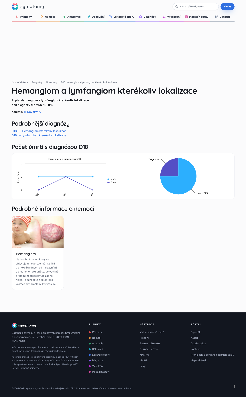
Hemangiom (26, 254)
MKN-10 (144, 354)
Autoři (194, 337)
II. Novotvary (32, 112)
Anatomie (74, 16)
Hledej (227, 6)
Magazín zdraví (199, 16)
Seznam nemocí (149, 349)
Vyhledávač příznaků (152, 332)
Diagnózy (149, 16)
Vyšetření (173, 16)
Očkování (98, 16)
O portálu (196, 332)
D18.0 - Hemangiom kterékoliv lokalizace (39, 131)
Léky (142, 366)
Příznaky (26, 16)
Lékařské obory (123, 16)
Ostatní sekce (198, 343)
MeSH (143, 360)
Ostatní (225, 16)
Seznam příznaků (150, 343)
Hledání (144, 337)
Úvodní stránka (20, 82)
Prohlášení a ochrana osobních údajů (212, 354)
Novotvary (51, 82)
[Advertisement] (123, 49)
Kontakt (195, 349)
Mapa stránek (198, 360)
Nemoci (50, 16)
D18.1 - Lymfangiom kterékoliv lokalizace (39, 135)
